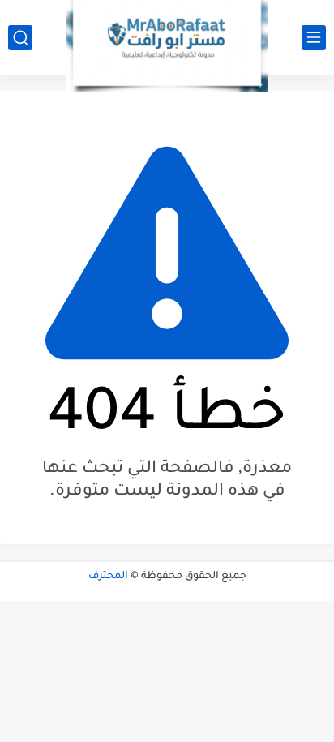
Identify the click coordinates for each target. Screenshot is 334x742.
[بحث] (20, 37)
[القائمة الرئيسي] (314, 37)
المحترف (108, 576)
